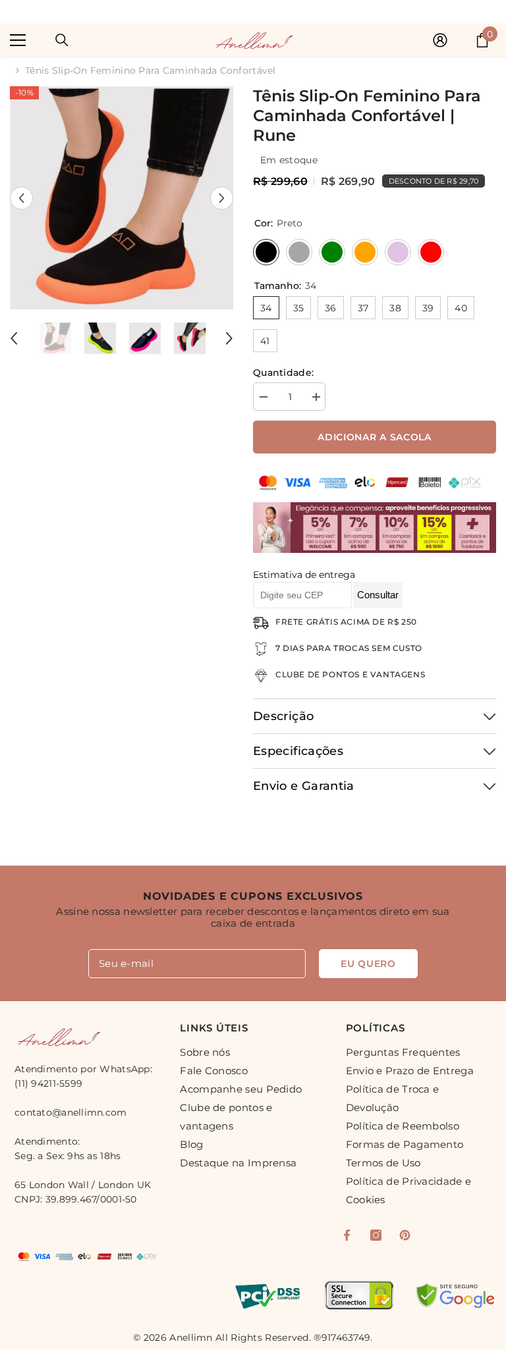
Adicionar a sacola (375, 437)
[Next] (221, 197)
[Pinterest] (404, 1235)
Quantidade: (283, 372)
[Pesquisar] (62, 40)
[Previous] (21, 197)
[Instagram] (375, 1235)
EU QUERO (368, 964)
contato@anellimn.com (70, 1112)
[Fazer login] (440, 40)
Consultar (378, 594)
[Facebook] (346, 1235)
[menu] (18, 40)
